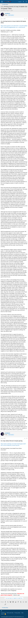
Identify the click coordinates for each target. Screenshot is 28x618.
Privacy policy (17, 612)
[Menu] (2, 1)
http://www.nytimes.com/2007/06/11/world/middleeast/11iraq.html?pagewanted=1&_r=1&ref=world (14, 26)
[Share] (25, 19)
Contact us (3, 612)
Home (2, 614)
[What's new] (23, 1)
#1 (26, 18)
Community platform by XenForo (12, 616)
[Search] (26, 1)
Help (22, 612)
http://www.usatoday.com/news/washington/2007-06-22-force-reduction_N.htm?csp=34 (13, 444)
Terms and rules (10, 612)
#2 (26, 438)
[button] (1, 611)
